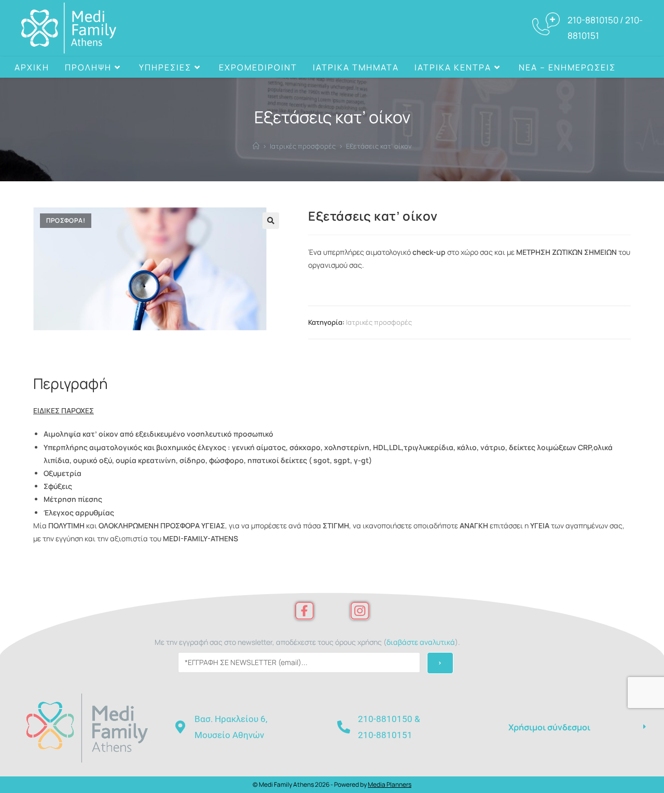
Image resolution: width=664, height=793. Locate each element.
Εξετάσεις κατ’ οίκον (379, 146)
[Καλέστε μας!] (633, 67)
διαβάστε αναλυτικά (420, 642)
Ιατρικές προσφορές (379, 322)
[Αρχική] (256, 146)
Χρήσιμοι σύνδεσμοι (549, 727)
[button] (270, 220)
